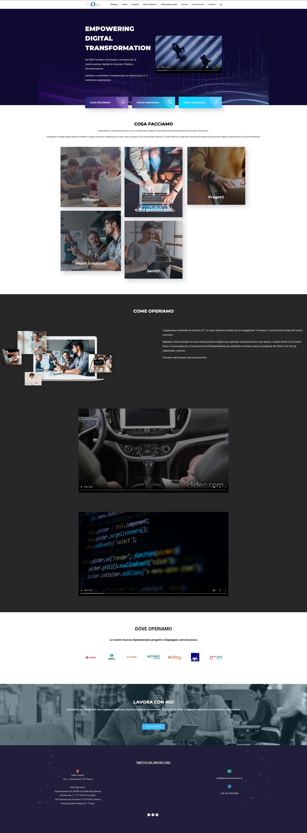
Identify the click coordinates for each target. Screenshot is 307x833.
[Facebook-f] (148, 814)
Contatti (212, 4)
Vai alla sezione (153, 726)
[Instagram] (157, 814)
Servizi (124, 4)
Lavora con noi (198, 4)
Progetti (135, 4)
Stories (185, 4)
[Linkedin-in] (152, 814)
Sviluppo (114, 4)
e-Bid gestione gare (169, 4)
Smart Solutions (150, 4)
